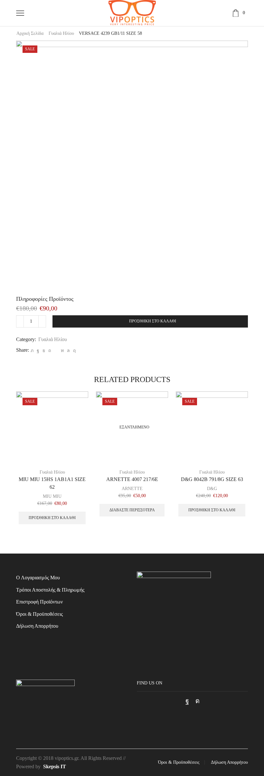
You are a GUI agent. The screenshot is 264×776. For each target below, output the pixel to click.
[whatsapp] (68, 350)
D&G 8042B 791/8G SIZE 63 (212, 479)
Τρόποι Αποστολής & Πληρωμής (50, 590)
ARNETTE (132, 488)
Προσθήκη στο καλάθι (152, 321)
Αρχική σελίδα (29, 33)
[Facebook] (38, 350)
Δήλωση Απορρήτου (37, 626)
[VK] (44, 350)
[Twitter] (32, 350)
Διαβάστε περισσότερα (132, 510)
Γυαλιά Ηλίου (61, 33)
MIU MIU (52, 496)
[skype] (73, 350)
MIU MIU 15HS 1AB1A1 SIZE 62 (52, 483)
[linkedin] (62, 350)
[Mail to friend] (55, 350)
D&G (212, 488)
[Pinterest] (49, 350)
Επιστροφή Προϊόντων (39, 601)
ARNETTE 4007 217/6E (132, 479)
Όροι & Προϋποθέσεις (39, 614)
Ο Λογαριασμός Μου (38, 577)
